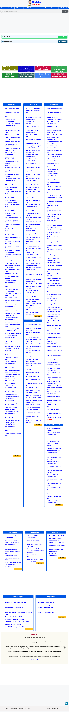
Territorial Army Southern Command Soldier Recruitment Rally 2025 (35, 550)
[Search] (65, 11)
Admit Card (28, 7)
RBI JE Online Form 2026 (53, 283)
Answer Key (44, 7)
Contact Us (8, 708)
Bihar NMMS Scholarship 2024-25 (14, 607)
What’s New (10, 7)
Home (2, 7)
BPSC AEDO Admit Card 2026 (34, 274)
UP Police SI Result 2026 (32, 376)
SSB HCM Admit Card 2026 (12, 420)
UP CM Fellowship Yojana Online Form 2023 (17, 621)
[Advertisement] (34, 23)
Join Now (63, 36)
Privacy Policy (14, 708)
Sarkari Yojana (53, 7)
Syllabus (35, 7)
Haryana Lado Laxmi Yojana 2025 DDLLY (16, 602)
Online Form (19, 7)
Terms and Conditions (24, 708)
